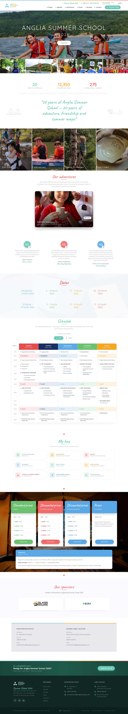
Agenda (59, 7)
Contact (98, 7)
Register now (105, 668)
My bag (89, 7)
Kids (60, 338)
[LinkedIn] (23, 700)
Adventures (70, 7)
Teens (70, 338)
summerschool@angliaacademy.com (28, 645)
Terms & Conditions (97, 710)
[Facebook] (15, 700)
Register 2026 (114, 7)
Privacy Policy (85, 710)
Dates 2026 (46, 686)
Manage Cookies (110, 710)
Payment (46, 698)
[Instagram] (19, 700)
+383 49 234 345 (94, 3)
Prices (80, 7)
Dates (50, 7)
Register (64, 43)
